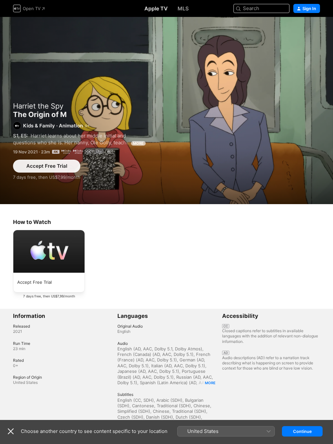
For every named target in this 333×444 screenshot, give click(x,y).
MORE (138, 143)
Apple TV (156, 8)
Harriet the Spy (38, 106)
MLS (183, 8)
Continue (302, 431)
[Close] (11, 431)
